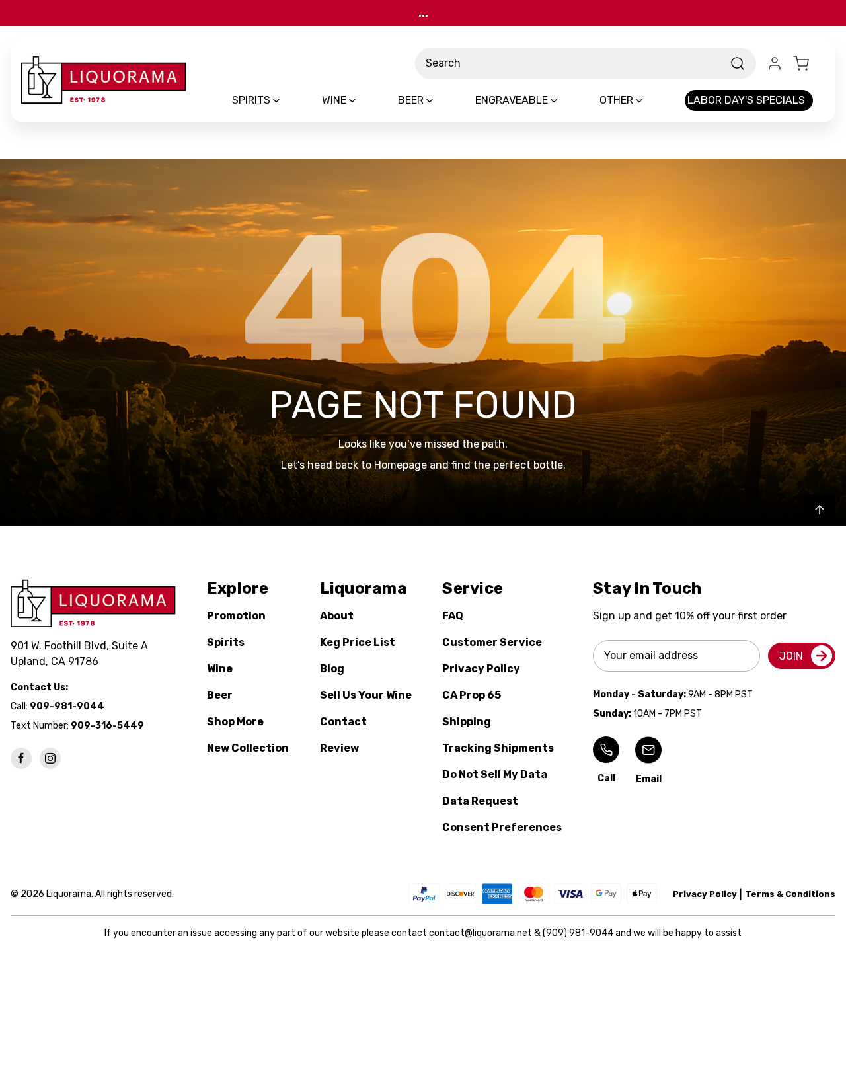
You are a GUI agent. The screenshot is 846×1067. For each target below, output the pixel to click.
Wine (220, 668)
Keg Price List (357, 642)
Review (339, 748)
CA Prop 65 (471, 695)
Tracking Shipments (498, 748)
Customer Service (492, 642)
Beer (220, 695)
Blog (332, 668)
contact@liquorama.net (480, 933)
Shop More (235, 721)
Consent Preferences (502, 827)
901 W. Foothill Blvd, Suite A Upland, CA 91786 (82, 653)
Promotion (236, 616)
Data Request (480, 801)
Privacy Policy (481, 668)
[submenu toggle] (287, 100)
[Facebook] (21, 758)
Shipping (466, 721)
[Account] (775, 63)
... (423, 13)
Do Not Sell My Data (494, 774)
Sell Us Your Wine (366, 695)
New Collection (248, 748)
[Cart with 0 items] (809, 63)
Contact (343, 721)
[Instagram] (50, 758)
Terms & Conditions (790, 894)
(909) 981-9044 (578, 933)
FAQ (452, 616)
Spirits (226, 642)
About (337, 616)
